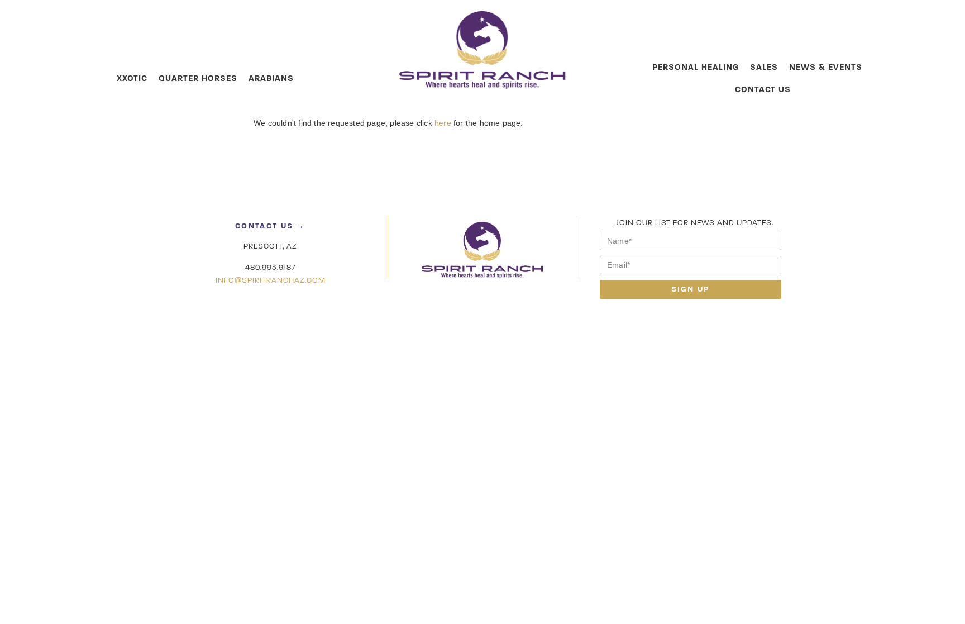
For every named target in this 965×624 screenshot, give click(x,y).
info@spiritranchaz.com (271, 280)
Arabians (271, 78)
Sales (764, 67)
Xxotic (132, 78)
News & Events (825, 67)
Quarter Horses (198, 78)
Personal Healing (695, 67)
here (442, 122)
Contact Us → (270, 226)
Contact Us (763, 89)
